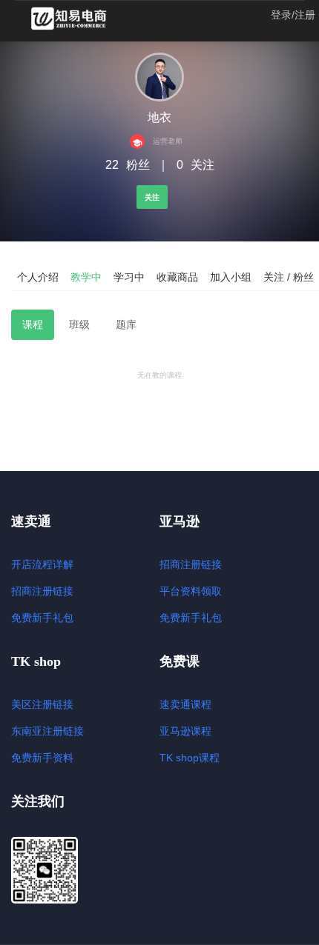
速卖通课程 (185, 704)
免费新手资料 (42, 758)
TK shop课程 (190, 758)
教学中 (86, 277)
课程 (32, 324)
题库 (126, 324)
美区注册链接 (42, 704)
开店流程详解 (42, 564)
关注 (152, 197)
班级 (79, 324)
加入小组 (230, 277)
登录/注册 (293, 15)
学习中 (129, 277)
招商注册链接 (42, 591)
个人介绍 (38, 277)
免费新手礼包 (42, 618)
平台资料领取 (191, 591)
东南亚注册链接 (47, 731)
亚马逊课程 (185, 731)
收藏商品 (177, 277)
